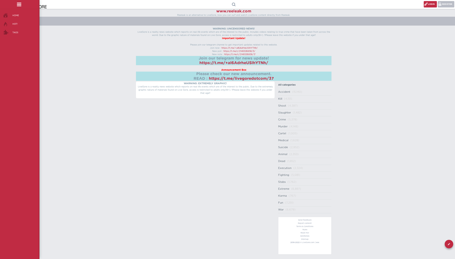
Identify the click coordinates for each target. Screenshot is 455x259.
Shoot (282, 105)
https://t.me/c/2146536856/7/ (240, 54)
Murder (283, 126)
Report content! (305, 223)
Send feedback (305, 220)
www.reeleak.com (233, 11)
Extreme (283, 189)
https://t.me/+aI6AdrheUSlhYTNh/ (239, 48)
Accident (284, 92)
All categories (287, 85)
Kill (280, 99)
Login (431, 4)
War (281, 209)
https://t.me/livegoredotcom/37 (241, 78)
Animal (282, 154)
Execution (284, 168)
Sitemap (305, 239)
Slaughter (284, 112)
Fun (280, 202)
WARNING (304, 236)
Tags (15, 32)
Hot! (15, 24)
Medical (283, 140)
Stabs (282, 182)
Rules (305, 230)
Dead (281, 161)
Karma (282, 196)
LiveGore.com (308, 242)
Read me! (305, 233)
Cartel (282, 133)
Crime (282, 119)
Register (447, 4)
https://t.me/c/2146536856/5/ (239, 51)
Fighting (283, 175)
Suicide (283, 147)
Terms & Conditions (304, 226)
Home (15, 15)
